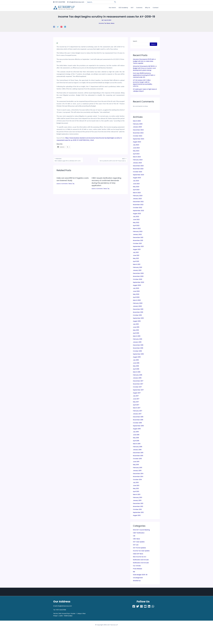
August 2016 (137, 429)
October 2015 (137, 459)
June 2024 (136, 148)
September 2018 (138, 354)
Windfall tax (137, 581)
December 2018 (138, 345)
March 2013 (136, 494)
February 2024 (138, 160)
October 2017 (137, 387)
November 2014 (138, 476)
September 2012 (138, 512)
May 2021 (136, 258)
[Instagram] (141, 606)
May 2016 (136, 438)
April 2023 (136, 190)
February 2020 (137, 303)
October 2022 (137, 208)
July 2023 (136, 181)
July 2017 (136, 396)
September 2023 (138, 175)
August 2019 (137, 321)
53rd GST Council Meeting (141, 530)
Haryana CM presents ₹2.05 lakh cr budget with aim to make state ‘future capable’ (144, 61)
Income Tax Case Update (141, 551)
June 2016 (136, 435)
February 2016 (137, 447)
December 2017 (138, 381)
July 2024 (136, 145)
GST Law (135, 545)
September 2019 (138, 318)
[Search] (115, 2)
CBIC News (136, 539)
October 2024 (137, 136)
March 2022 (137, 228)
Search (135, 41)
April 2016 (136, 441)
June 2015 (136, 462)
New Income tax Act (139, 557)
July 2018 (136, 360)
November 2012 (138, 506)
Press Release (137, 569)
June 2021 (136, 255)
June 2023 (136, 184)
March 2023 (137, 193)
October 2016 (137, 423)
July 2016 (136, 432)
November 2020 (138, 276)
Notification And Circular (141, 563)
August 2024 (137, 142)
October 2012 (137, 509)
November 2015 (138, 456)
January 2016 (137, 450)
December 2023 (138, 166)
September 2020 (138, 282)
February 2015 (137, 468)
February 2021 (137, 267)
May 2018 (136, 366)
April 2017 (136, 405)
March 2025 (137, 121)
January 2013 (137, 500)
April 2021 (136, 261)
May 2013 (136, 488)
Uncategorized (138, 578)
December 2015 (138, 453)
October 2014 (137, 479)
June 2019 (136, 327)
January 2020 (137, 306)
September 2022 (138, 211)
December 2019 (138, 309)
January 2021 (137, 270)
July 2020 (136, 288)
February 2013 (137, 497)
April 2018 (136, 369)
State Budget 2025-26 (140, 575)
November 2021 (138, 240)
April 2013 (136, 491)
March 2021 (136, 264)
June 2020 (136, 291)
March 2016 (136, 444)
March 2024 (137, 157)
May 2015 (136, 465)
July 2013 (136, 482)
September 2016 (138, 426)
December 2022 (138, 202)
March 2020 (137, 300)
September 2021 (138, 246)
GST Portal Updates (139, 548)
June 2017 (136, 399)
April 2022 (136, 225)
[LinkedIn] (149, 606)
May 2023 (136, 187)
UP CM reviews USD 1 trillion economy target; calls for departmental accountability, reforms (142, 83)
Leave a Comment (62, 183)
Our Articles (137, 566)
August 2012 (137, 515)
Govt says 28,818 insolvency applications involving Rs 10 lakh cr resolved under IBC (144, 75)
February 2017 (137, 411)
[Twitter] (58, 27)
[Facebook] (54, 27)
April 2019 (136, 333)
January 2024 (137, 163)
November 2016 (138, 420)
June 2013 (136, 485)
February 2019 (137, 339)
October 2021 (137, 243)
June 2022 (136, 219)
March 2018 (136, 372)
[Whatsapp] (153, 606)
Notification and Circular (141, 560)
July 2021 (136, 252)
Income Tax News (104, 23)
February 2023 (137, 196)
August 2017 (137, 393)
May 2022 (136, 222)
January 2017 (137, 414)
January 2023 (137, 199)
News (112, 23)
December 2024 (138, 130)
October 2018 (137, 351)
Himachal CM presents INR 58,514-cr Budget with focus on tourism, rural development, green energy (145, 68)
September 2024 (138, 139)
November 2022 (138, 205)
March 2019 (136, 336)
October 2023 (137, 172)
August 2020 (137, 285)
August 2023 (137, 178)
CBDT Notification (138, 533)
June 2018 (136, 363)
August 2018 (137, 357)
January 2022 (137, 234)
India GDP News (138, 554)
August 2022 (137, 214)
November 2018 (138, 348)
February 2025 (137, 124)
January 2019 (137, 342)
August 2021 (137, 249)
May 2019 (136, 330)
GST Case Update (139, 542)
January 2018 (137, 378)
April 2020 (136, 297)
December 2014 (138, 474)
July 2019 (136, 324)
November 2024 (138, 133)
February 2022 (137, 231)
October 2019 (137, 315)
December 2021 (138, 237)
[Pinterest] (61, 27)
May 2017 (136, 402)
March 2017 (136, 408)
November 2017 (138, 384)
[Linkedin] (65, 27)
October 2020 (137, 279)
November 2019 (138, 312)
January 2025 (137, 127)
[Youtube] (145, 606)
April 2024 (136, 154)
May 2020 (136, 294)
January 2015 (137, 471)
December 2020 (138, 273)
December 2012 (138, 503)
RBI (134, 572)
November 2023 (138, 169)
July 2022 (136, 216)
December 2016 (138, 417)
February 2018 (137, 375)
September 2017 (138, 390)
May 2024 (136, 151)
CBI (134, 536)
